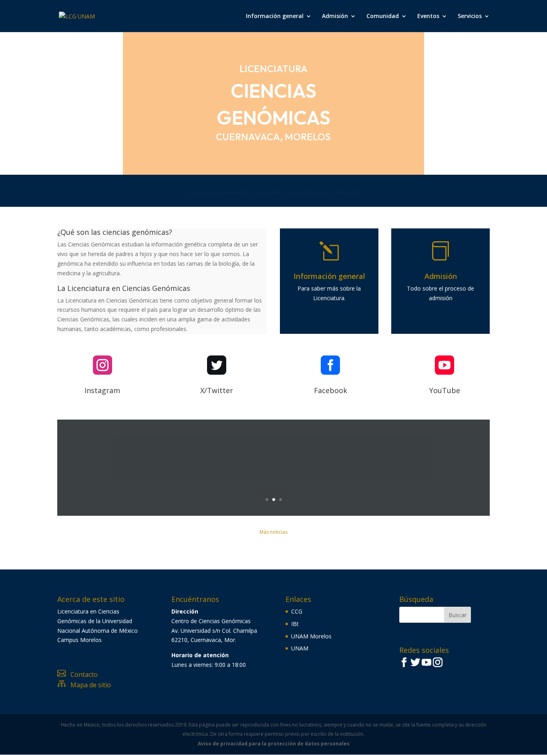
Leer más (273, 483)
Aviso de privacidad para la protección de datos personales (274, 743)
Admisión (335, 16)
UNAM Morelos (311, 636)
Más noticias (273, 532)
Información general (275, 16)
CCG (296, 611)
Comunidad (382, 16)
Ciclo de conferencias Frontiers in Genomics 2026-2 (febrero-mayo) (273, 445)
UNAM (299, 648)
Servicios (470, 16)
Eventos (428, 16)
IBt (295, 624)
